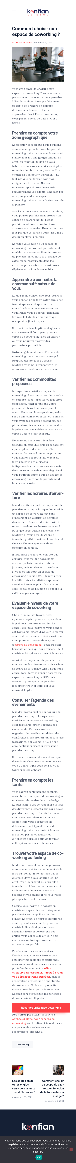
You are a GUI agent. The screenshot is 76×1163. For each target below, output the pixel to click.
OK (39, 1157)
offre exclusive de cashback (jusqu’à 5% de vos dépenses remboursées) (37, 973)
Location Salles (23, 42)
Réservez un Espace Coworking (41, 1007)
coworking (23, 1044)
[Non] (71, 1149)
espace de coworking (28, 644)
